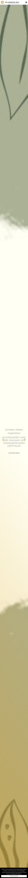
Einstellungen (14, 876)
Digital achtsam (13, 431)
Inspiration (14, 434)
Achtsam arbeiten (13, 427)
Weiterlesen (14, 455)
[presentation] (2, 439)
